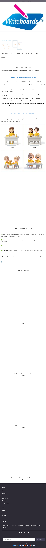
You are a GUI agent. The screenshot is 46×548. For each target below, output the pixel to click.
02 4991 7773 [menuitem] (16, 1)
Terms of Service (5, 503)
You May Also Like (23, 270)
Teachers (4, 513)
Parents (3, 510)
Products (6, 36)
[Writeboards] (23, 17)
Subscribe (39, 539)
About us (4, 493)
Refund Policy (5, 498)
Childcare (4, 515)
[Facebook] (3, 527)
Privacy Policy (5, 500)
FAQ (3, 490)
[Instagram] (5, 527)
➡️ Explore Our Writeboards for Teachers (10, 262)
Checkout (29, 1)
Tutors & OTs (4, 518)
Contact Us (4, 495)
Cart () (24, 1)
